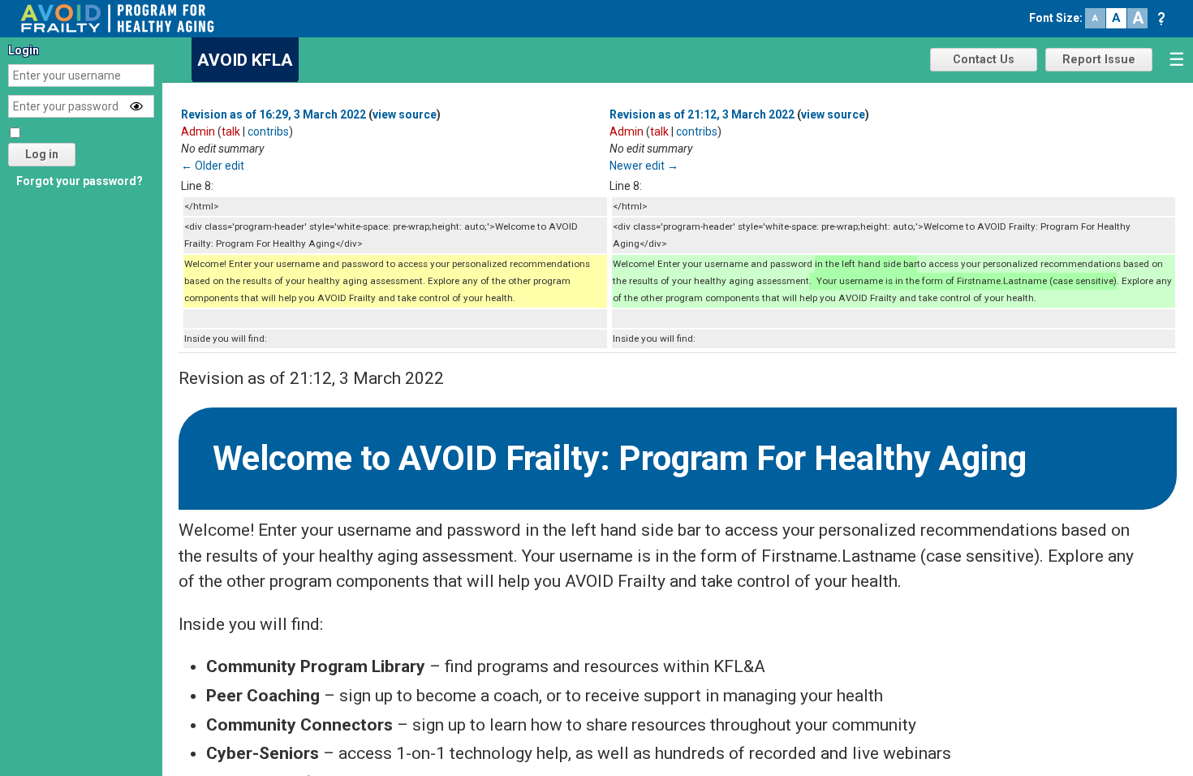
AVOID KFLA (245, 60)
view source (405, 114)
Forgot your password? (79, 181)
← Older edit (212, 165)
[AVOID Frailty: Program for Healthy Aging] (117, 17)
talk (231, 131)
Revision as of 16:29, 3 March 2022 (273, 114)
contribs (268, 131)
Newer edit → (643, 165)
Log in (41, 154)
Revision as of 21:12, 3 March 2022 (702, 114)
